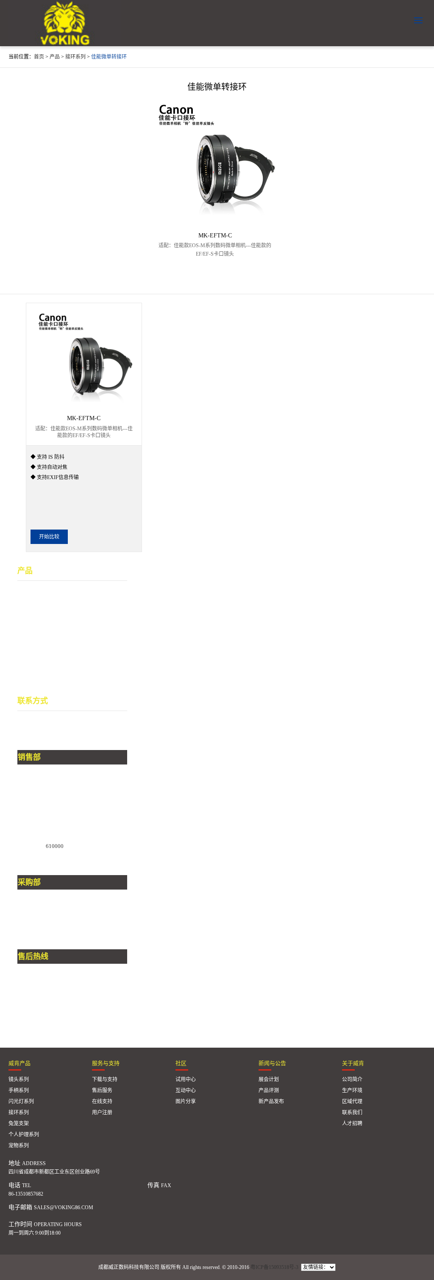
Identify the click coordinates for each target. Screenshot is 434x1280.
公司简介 (352, 1079)
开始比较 (49, 537)
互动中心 (185, 1090)
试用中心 (185, 1079)
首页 (39, 57)
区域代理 (352, 1101)
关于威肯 (353, 1063)
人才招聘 (352, 1124)
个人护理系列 (35, 655)
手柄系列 (29, 604)
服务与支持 (106, 1063)
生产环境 (352, 1090)
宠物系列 (29, 667)
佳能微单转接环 (109, 57)
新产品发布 (271, 1101)
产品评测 (269, 1090)
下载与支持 (104, 1079)
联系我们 (352, 1112)
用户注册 (102, 1112)
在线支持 (102, 1101)
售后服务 (102, 1090)
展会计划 (269, 1079)
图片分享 (185, 1101)
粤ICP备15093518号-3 (274, 1267)
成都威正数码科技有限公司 (64, 23)
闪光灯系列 (32, 617)
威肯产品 (19, 1063)
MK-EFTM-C (215, 235)
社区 (180, 1063)
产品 (55, 57)
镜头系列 (29, 591)
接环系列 (75, 57)
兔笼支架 (29, 642)
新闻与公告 (272, 1063)
